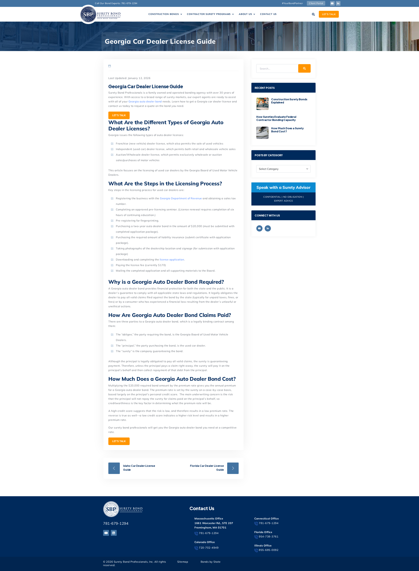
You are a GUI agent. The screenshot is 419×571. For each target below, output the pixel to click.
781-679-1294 (115, 523)
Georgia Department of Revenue (181, 198)
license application (172, 259)
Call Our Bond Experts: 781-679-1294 (116, 3)
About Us (245, 14)
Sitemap (182, 561)
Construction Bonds (163, 14)
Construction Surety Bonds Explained (289, 101)
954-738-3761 (268, 536)
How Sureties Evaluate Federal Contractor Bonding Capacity (276, 118)
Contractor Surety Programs (209, 14)
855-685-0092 (268, 550)
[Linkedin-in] (338, 3)
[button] (165, 14)
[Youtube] (332, 3)
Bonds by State (211, 561)
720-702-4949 (209, 547)
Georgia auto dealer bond (145, 101)
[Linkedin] (114, 533)
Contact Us (268, 14)
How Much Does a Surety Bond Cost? (287, 129)
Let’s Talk (119, 115)
